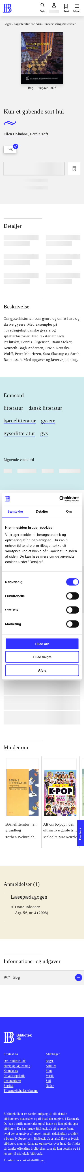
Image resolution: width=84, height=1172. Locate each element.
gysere (48, 421)
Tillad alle (42, 644)
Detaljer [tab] (42, 511)
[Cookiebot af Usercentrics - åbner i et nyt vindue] (60, 499)
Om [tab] (69, 511)
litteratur (13, 408)
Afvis (42, 670)
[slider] (42, 66)
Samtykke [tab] (15, 511)
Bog (10, 149)
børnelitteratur (20, 421)
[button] (42, 977)
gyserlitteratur (19, 433)
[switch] (72, 595)
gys (44, 433)
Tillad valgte (42, 657)
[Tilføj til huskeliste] (74, 168)
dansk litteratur (45, 408)
